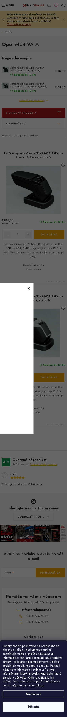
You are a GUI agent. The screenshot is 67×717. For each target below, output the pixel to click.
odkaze (39, 685)
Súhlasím (33, 707)
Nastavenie (33, 694)
